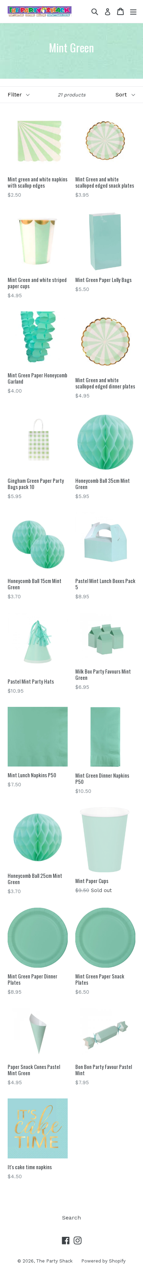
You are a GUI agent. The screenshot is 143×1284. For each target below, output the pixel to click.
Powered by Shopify (103, 1261)
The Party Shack (54, 1261)
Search (71, 1217)
